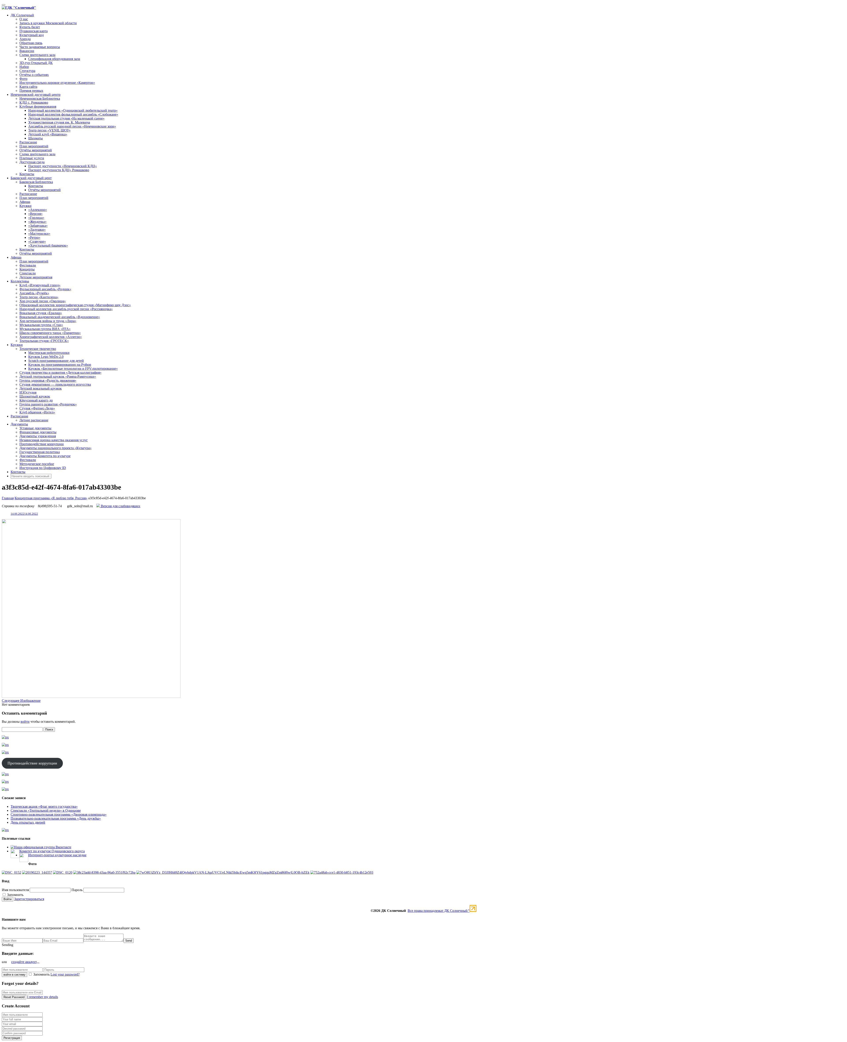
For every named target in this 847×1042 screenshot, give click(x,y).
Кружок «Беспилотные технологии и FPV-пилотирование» (73, 368)
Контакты (26, 174)
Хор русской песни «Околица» (42, 301)
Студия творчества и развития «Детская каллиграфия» (60, 372)
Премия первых (31, 90)
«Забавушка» (38, 225)
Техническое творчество (37, 349)
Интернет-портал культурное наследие (57, 855)
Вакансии (26, 51)
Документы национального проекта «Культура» (55, 448)
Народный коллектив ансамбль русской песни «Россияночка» (66, 309)
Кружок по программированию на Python (59, 364)
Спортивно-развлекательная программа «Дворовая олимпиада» (59, 814)
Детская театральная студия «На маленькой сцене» (66, 118)
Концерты (27, 269)
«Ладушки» (37, 229)
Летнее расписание (33, 420)
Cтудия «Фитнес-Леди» (37, 408)
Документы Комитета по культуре (45, 456)
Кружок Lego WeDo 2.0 (46, 357)
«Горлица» (36, 218)
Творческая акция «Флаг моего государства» (44, 806)
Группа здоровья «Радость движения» (47, 380)
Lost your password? (65, 974)
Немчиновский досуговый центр (35, 94)
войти (25, 721)
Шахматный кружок (34, 396)
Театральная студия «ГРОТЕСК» (44, 341)
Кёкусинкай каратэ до (36, 400)
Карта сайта (28, 86)
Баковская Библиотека (36, 182)
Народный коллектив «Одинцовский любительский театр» (73, 110)
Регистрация (12, 1038)
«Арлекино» (37, 210)
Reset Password (14, 997)
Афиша (24, 202)
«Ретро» (34, 237)
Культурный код (31, 35)
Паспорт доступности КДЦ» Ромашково (58, 170)
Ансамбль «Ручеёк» (34, 293)
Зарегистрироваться (29, 899)
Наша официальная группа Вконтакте (42, 847)
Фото (23, 79)
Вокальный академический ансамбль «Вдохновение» (59, 317)
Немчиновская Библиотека (39, 98)
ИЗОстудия (27, 392)
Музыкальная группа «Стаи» (41, 325)
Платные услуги (31, 158)
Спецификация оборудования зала (54, 59)
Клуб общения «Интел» (37, 412)
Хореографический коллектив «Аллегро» (50, 337)
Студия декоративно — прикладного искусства (55, 384)
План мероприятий (33, 146)
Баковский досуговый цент (31, 178)
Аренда (25, 39)
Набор (24, 67)
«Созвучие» (37, 241)
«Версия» (35, 214)
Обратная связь (30, 43)
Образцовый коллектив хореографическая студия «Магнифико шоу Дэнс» (75, 305)
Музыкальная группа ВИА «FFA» (45, 329)
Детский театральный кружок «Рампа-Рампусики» (57, 376)
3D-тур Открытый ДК (36, 63)
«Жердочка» (37, 221)
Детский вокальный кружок (40, 388)
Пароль (76, 890)
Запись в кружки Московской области (48, 23)
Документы (19, 424)
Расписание (28, 142)
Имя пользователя (15, 890)
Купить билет (29, 27)
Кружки (25, 206)
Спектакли (27, 273)
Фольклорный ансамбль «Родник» (45, 289)
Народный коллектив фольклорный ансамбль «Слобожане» (73, 114)
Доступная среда (32, 162)
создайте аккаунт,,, (25, 962)
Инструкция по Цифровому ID (42, 468)
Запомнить (14, 895)
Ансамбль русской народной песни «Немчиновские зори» (72, 126)
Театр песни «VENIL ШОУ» (49, 130)
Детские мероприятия (35, 277)
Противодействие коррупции (41, 444)
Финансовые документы (37, 432)
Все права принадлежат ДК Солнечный (439, 910)
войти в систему (14, 974)
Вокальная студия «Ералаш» (40, 313)
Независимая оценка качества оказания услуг (53, 440)
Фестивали (27, 265)
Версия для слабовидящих (120, 506)
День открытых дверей (28, 822)
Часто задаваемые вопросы (39, 47)
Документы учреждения (37, 436)
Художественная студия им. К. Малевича (59, 122)
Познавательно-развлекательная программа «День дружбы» (56, 818)
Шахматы (35, 138)
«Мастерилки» (39, 233)
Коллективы (20, 281)
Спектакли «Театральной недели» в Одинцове (46, 810)
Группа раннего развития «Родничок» (48, 404)
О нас (23, 19)
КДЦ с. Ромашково (33, 102)
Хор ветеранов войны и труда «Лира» (47, 321)
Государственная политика (39, 452)
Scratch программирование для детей (56, 360)
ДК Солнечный (22, 15)
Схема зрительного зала (37, 55)
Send (128, 940)
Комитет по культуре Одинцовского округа (52, 851)
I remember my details (42, 997)
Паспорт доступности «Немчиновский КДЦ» (62, 166)
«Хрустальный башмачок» (48, 245)
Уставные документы (35, 428)
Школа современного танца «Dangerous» (50, 333)
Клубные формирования (37, 106)
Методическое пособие (36, 464)
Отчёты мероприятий (35, 150)
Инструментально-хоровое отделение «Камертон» (57, 82)
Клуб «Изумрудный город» (39, 285)
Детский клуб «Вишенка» (47, 134)
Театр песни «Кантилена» (38, 297)
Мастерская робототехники (48, 353)
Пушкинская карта (33, 31)
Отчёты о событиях (34, 75)
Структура (27, 71)
